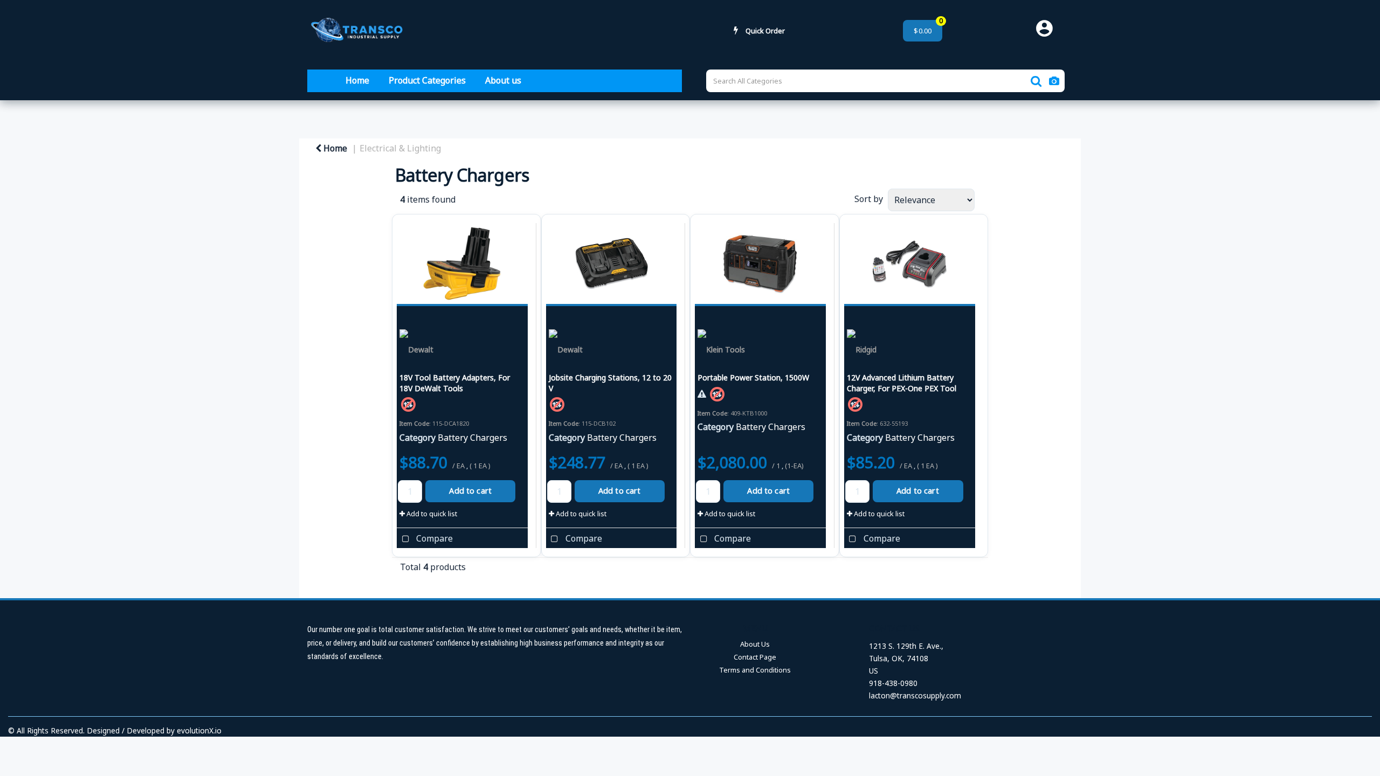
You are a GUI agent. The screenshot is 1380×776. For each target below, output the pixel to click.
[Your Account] (1048, 31)
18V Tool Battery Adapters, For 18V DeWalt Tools (454, 382)
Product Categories (427, 80)
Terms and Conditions (755, 670)
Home (357, 80)
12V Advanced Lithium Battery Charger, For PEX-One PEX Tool (901, 382)
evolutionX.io (199, 730)
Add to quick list (431, 513)
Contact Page (755, 657)
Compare (433, 538)
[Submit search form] (1036, 81)
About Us (755, 644)
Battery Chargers (472, 438)
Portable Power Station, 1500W (753, 377)
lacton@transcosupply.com (915, 695)
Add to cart (470, 491)
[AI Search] (1054, 81)
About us (503, 80)
